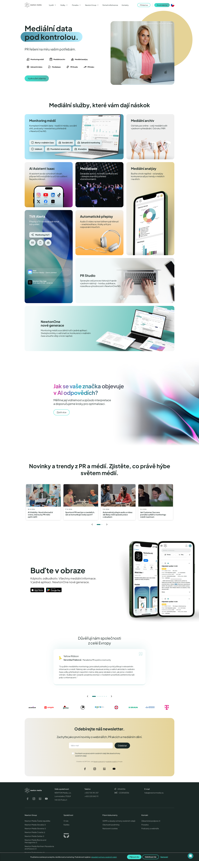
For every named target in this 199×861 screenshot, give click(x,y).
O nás (66, 821)
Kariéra (66, 825)
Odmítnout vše (150, 857)
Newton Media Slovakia (34, 825)
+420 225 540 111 (91, 796)
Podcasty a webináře (150, 828)
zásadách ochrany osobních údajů (104, 857)
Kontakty (125, 5)
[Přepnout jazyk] (172, 5)
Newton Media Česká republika (37, 821)
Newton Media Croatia (34, 832)
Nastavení (164, 857)
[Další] (107, 524)
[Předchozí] (92, 524)
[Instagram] (95, 769)
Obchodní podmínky (111, 825)
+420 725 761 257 (91, 793)
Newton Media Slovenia (34, 828)
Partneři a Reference (110, 5)
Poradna (145, 825)
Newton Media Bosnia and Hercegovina (35, 841)
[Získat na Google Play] (54, 590)
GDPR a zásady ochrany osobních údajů (118, 821)
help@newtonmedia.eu (154, 793)
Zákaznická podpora (149, 821)
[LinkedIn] (104, 769)
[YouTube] (114, 769)
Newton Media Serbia (33, 836)
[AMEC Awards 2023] (66, 835)
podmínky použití (111, 761)
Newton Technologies (34, 852)
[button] (190, 856)
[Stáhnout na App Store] (37, 590)
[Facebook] (85, 769)
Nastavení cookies (110, 828)
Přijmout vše (134, 857)
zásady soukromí (99, 761)
